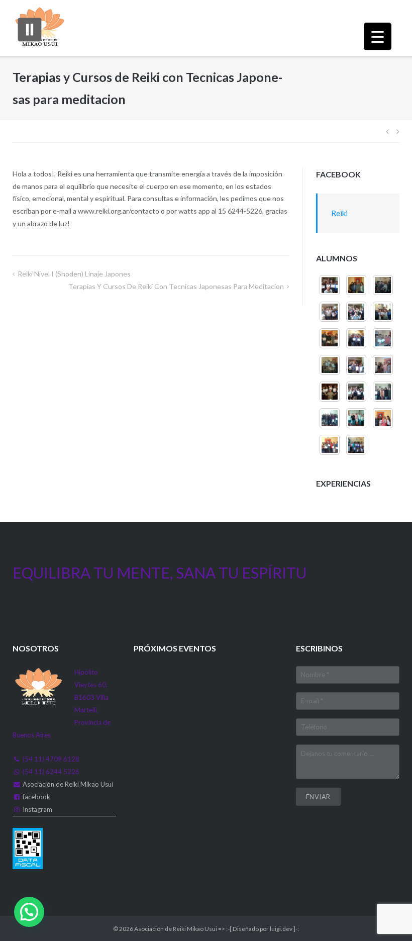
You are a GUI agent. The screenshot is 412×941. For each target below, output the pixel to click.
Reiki (339, 213)
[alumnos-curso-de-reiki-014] (383, 285)
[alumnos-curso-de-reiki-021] (356, 418)
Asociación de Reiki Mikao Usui (68, 784)
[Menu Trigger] (377, 36)
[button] (29, 912)
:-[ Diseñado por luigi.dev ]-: (262, 928)
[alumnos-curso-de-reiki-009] (356, 338)
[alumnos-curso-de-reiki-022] (383, 418)
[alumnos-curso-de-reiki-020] (330, 418)
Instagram (37, 809)
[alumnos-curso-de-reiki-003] (383, 365)
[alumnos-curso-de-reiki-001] (356, 392)
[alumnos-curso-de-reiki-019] (383, 392)
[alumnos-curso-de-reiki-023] (330, 445)
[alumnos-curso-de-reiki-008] (383, 338)
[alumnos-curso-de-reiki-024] (356, 445)
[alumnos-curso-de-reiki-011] (383, 312)
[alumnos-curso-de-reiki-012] (356, 312)
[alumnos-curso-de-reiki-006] (356, 365)
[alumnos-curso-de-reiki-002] (330, 392)
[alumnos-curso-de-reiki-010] (330, 338)
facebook (36, 797)
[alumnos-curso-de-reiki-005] (356, 285)
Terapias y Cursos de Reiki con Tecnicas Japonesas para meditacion (176, 286)
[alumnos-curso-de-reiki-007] (330, 365)
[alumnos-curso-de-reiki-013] (330, 312)
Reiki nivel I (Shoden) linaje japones (74, 273)
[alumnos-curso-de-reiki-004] (330, 285)
